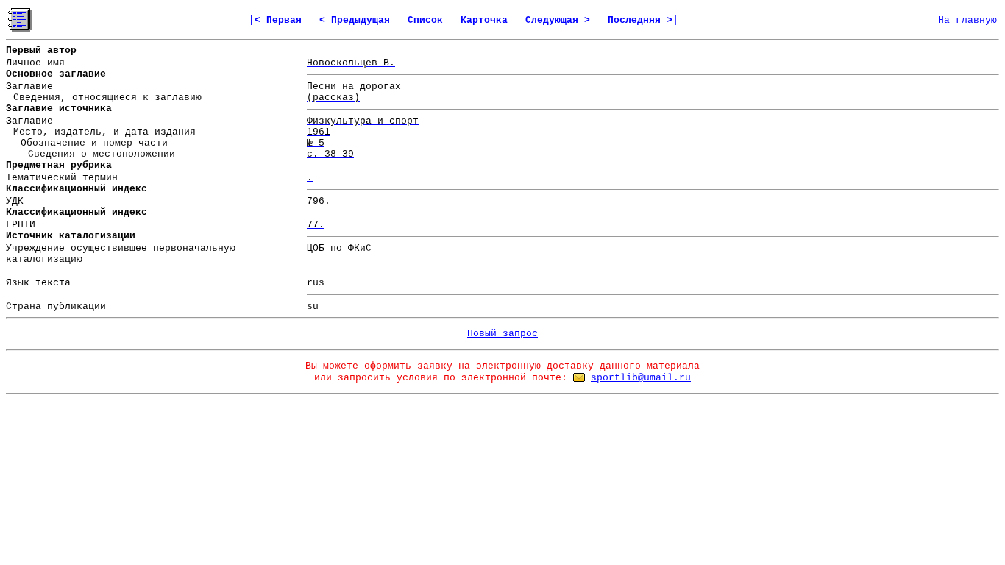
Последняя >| (643, 20)
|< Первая (275, 20)
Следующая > (557, 20)
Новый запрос (502, 333)
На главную (967, 20)
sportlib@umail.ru (641, 377)
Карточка (484, 20)
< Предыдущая (354, 20)
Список (425, 20)
